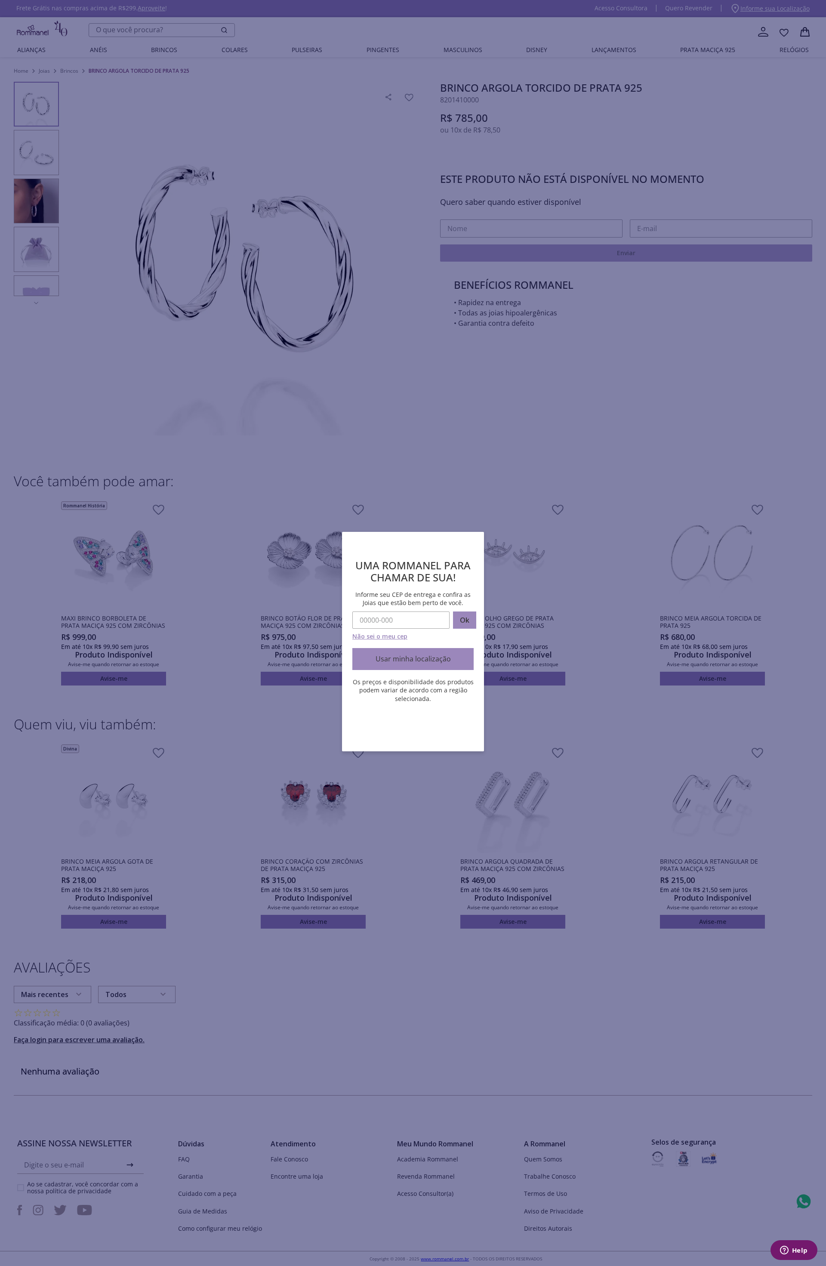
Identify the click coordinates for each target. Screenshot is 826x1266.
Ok (464, 620)
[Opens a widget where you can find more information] (793, 1251)
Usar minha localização (413, 659)
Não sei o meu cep (379, 636)
